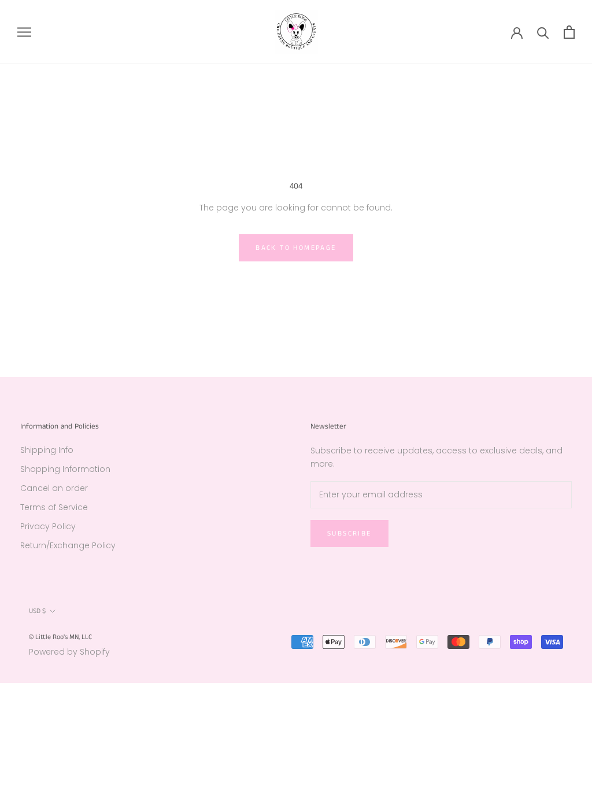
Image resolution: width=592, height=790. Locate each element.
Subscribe (349, 533)
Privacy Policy (48, 526)
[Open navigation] (24, 32)
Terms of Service (54, 507)
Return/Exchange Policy (68, 545)
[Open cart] (569, 32)
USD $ (37, 611)
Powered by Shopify (69, 652)
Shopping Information (65, 469)
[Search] (543, 32)
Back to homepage (296, 248)
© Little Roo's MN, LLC (60, 637)
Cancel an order (54, 488)
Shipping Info (46, 450)
